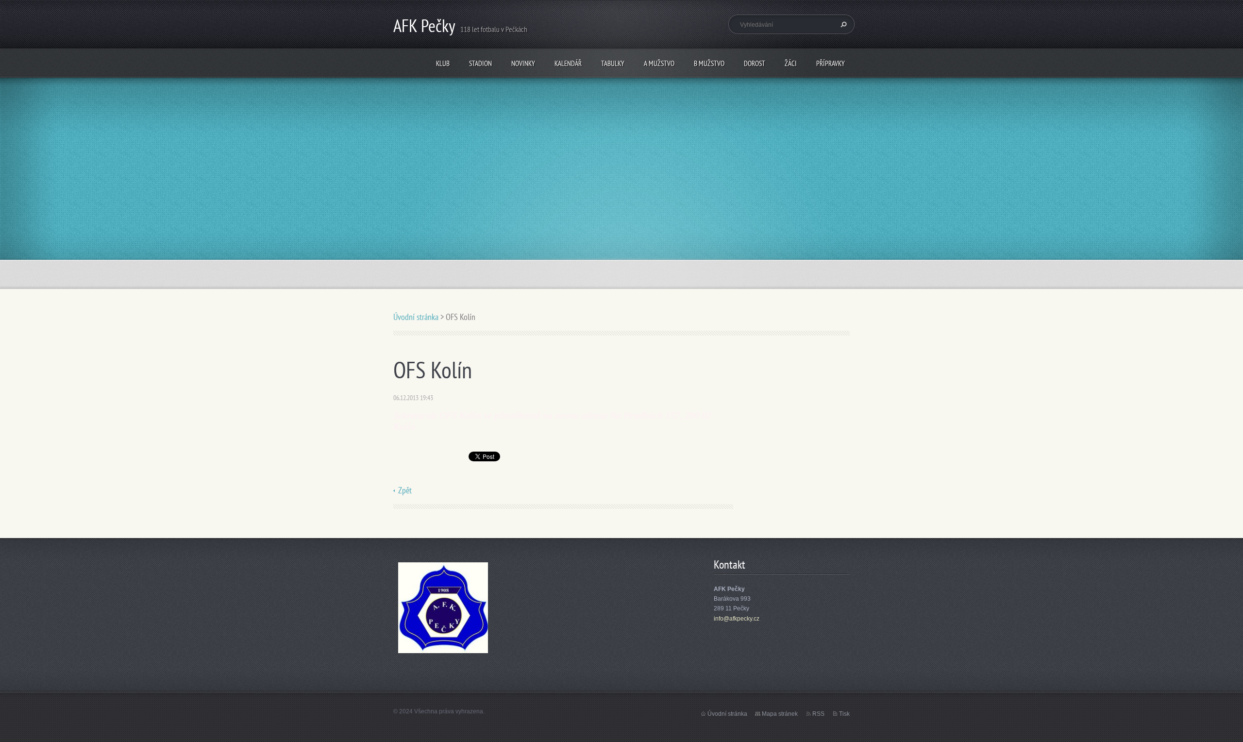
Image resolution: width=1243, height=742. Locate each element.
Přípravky (830, 63)
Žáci (791, 63)
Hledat (842, 24)
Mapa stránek (780, 713)
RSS (818, 713)
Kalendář (568, 63)
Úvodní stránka (415, 316)
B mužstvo (709, 63)
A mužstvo (659, 63)
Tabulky (612, 63)
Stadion (480, 63)
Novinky (523, 63)
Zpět (405, 490)
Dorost (754, 63)
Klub (443, 63)
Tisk (844, 713)
